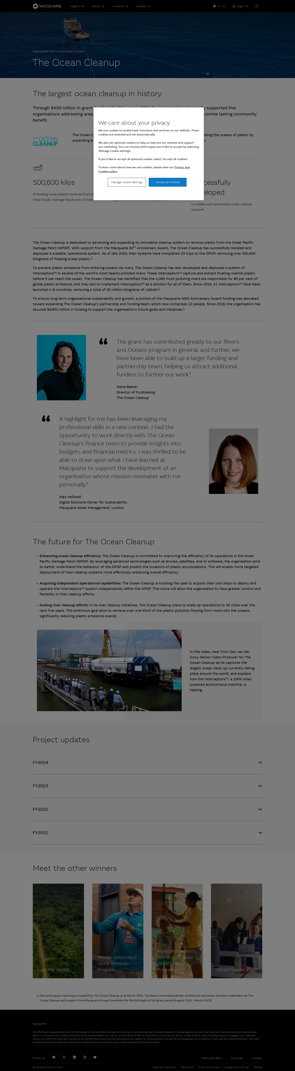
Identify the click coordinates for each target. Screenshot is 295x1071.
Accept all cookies (168, 182)
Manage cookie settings (126, 182)
